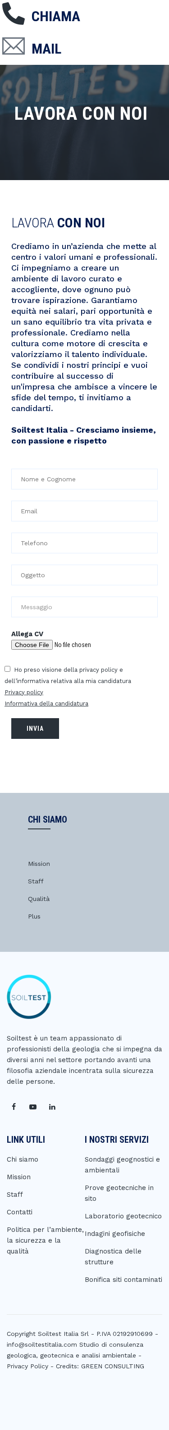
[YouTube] (33, 1107)
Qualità (39, 898)
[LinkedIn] (52, 1107)
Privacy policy (24, 692)
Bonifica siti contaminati (123, 1280)
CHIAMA (56, 16)
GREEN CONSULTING (112, 1366)
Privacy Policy (27, 1366)
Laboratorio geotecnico (123, 1216)
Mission (39, 863)
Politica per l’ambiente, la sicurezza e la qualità (45, 1240)
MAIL (46, 48)
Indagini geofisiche (115, 1234)
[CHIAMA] (13, 13)
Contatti (19, 1212)
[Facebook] (13, 1107)
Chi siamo (22, 1159)
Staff (36, 881)
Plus (34, 916)
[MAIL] (13, 46)
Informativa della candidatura (46, 703)
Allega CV (27, 634)
